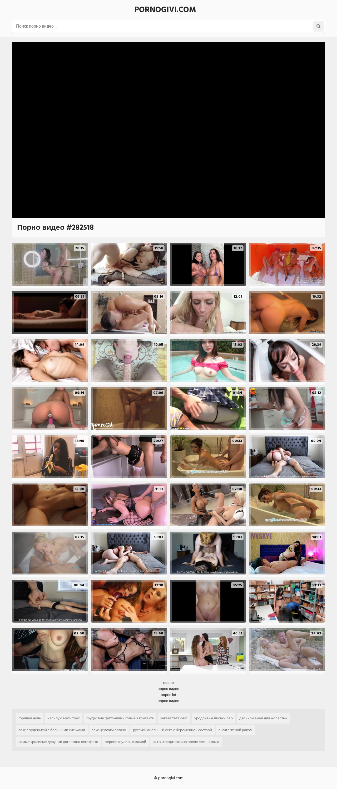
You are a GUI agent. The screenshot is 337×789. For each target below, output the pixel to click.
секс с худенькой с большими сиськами (51, 730)
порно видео (168, 689)
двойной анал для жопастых (263, 718)
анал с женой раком (235, 730)
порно (168, 683)
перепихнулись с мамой (125, 742)
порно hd (168, 695)
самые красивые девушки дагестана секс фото (58, 742)
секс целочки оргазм (109, 730)
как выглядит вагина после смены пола (186, 742)
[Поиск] (318, 26)
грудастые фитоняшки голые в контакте (120, 718)
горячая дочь (29, 718)
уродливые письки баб (213, 718)
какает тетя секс (174, 718)
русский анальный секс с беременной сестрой (172, 730)
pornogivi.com (165, 9)
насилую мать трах (63, 718)
